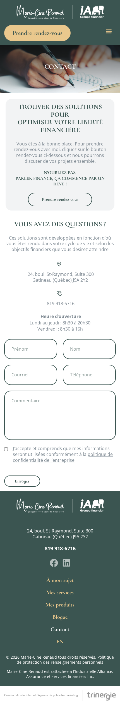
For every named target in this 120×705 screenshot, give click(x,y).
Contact (60, 629)
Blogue (60, 617)
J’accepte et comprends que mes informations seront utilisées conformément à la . (63, 454)
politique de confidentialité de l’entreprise (63, 457)
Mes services (60, 592)
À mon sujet (60, 580)
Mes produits (60, 604)
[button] (109, 31)
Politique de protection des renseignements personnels (65, 659)
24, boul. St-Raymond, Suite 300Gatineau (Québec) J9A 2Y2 (60, 534)
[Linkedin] (66, 563)
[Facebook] (54, 563)
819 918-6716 (60, 548)
